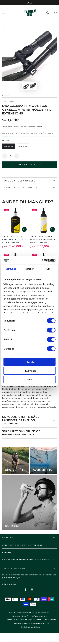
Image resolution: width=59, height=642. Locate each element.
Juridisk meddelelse (31, 627)
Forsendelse (18, 126)
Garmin (8, 146)
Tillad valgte (29, 370)
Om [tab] (48, 268)
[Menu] (3, 12)
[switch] (51, 330)
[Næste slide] (54, 2)
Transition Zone (23, 612)
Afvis (29, 379)
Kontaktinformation (40, 623)
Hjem (4, 95)
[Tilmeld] (55, 568)
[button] (47, 12)
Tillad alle (29, 362)
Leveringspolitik (20, 623)
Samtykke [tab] (10, 268)
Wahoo (23, 146)
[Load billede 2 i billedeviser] (33, 86)
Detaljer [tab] (29, 268)
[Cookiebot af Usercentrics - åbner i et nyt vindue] (42, 260)
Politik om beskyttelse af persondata (23, 620)
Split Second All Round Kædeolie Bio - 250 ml (43, 239)
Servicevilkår (50, 620)
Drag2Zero (8, 101)
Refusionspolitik (39, 616)
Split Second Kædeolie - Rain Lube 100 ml (14, 239)
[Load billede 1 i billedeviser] (26, 86)
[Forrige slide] (4, 2)
